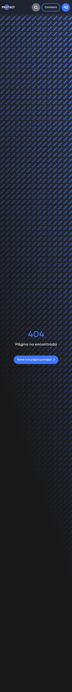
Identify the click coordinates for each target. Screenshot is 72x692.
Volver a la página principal (34, 359)
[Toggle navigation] (66, 7)
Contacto (51, 7)
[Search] (36, 7)
